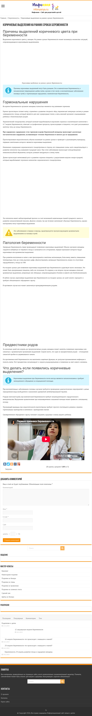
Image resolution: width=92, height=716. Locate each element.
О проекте (5, 694)
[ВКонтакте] (4, 464)
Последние (6, 618)
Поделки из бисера (9, 578)
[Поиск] (62, 548)
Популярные (18, 618)
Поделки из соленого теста (12, 589)
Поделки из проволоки (10, 586)
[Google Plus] (18, 464)
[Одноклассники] (11, 464)
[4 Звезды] (33, 467)
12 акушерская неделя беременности (29, 629)
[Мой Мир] (15, 464)
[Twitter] (8, 464)
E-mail (5, 517)
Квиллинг (5, 571)
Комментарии (31, 618)
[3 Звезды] (24, 467)
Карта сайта (5, 702)
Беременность (13, 18)
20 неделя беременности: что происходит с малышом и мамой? (28, 645)
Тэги (40, 618)
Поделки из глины (8, 582)
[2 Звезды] (16, 467)
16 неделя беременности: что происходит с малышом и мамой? (28, 639)
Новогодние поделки (9, 575)
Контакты (4, 698)
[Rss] (46, 710)
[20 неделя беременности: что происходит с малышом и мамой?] (3, 645)
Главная (3, 18)
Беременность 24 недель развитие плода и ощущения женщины (28, 652)
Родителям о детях (9, 623)
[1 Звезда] (7, 467)
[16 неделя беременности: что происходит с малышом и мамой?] (3, 639)
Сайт (4, 525)
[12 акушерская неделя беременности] (8, 632)
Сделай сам (6, 593)
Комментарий (8, 487)
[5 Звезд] (42, 467)
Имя (5, 509)
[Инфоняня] (46, 6)
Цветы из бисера (8, 597)
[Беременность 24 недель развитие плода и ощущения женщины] (3, 652)
